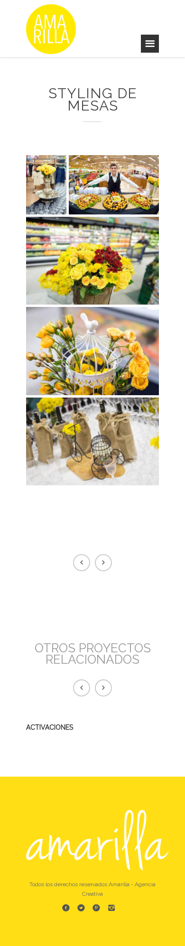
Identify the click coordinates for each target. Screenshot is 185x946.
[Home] (54, 28)
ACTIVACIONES (49, 727)
